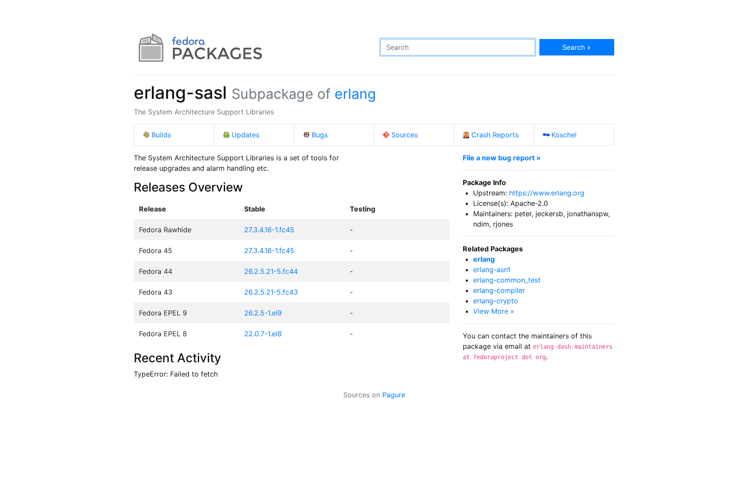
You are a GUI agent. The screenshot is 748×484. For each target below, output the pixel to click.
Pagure (393, 394)
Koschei (564, 134)
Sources (404, 134)
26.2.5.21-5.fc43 (271, 292)
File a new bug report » (502, 157)
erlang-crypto (495, 300)
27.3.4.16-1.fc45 (269, 229)
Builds (161, 134)
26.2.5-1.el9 (263, 313)
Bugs (320, 134)
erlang (355, 93)
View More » (493, 311)
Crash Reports (495, 134)
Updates (245, 134)
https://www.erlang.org (546, 192)
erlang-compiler (499, 290)
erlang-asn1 (491, 269)
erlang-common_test (507, 280)
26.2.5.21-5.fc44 (271, 271)
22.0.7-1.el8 (263, 333)
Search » (576, 47)
